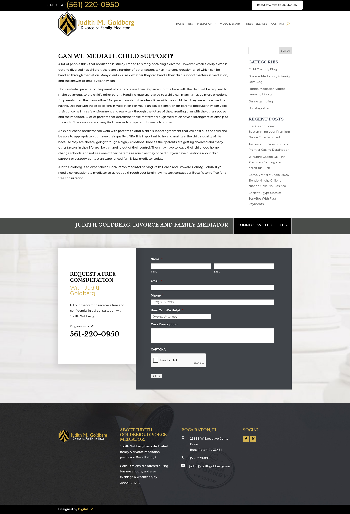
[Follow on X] (253, 439)
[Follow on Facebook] (246, 439)
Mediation (204, 23)
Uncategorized (259, 108)
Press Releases (255, 23)
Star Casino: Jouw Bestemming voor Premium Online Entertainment (269, 131)
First (154, 271)
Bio (190, 23)
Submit (156, 376)
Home (180, 23)
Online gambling (260, 101)
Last (217, 271)
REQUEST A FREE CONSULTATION (277, 5)
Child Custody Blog (262, 69)
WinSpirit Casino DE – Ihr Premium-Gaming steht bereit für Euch (266, 162)
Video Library (230, 23)
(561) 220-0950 (92, 4)
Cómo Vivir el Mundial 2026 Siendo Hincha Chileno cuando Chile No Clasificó (268, 180)
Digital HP (85, 509)
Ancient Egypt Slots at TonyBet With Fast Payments (264, 198)
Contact (278, 23)
